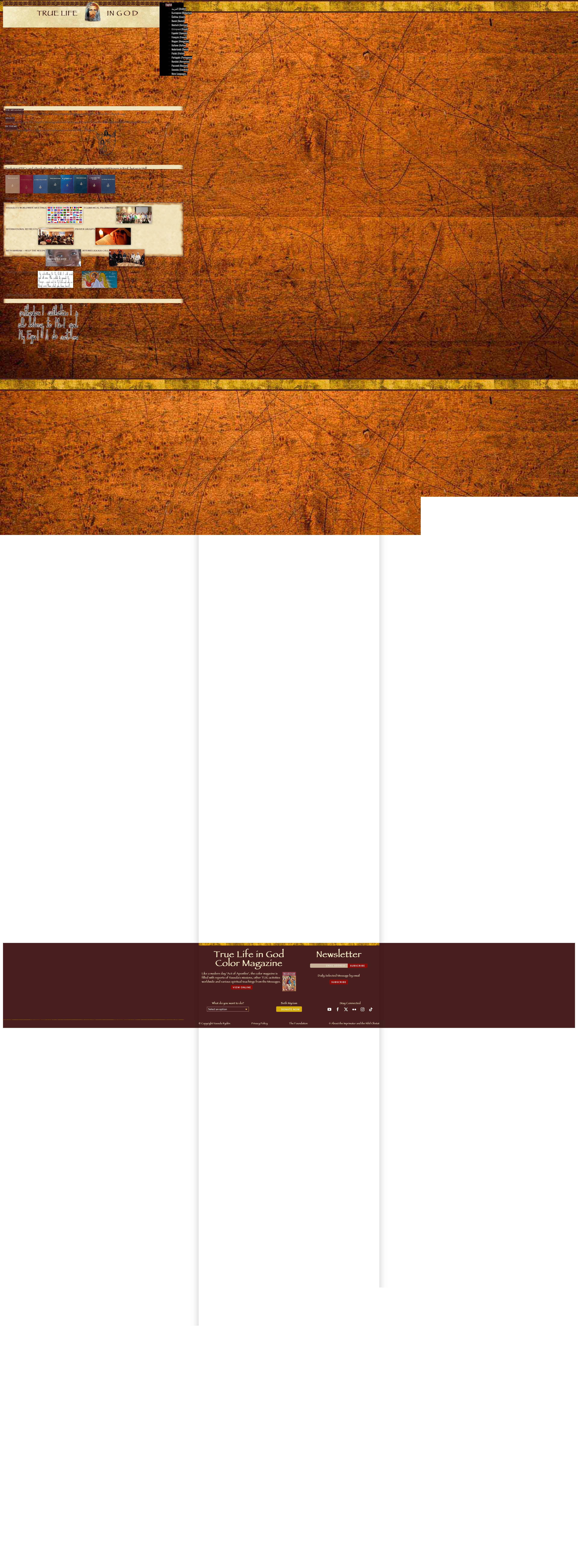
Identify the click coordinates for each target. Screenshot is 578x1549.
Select (18, 1079)
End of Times (27, 1124)
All (11, 615)
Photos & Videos (22, 1250)
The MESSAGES (16, 1047)
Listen (23, 1063)
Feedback (314, 915)
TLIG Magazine (21, 1246)
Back (25, 1075)
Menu (9, 81)
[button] (24, 1302)
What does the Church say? (33, 1071)
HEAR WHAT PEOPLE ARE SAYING (156, 436)
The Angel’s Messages (30, 1087)
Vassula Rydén (21, 1233)
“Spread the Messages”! (25, 1209)
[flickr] (354, 1009)
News (17, 1213)
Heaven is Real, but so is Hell (28, 1173)
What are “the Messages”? (33, 1055)
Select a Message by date (21, 626)
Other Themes (27, 1140)
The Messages (21, 1051)
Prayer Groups (21, 1197)
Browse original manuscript (27, 1168)
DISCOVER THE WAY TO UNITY (154, 347)
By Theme (19, 1112)
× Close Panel (10, 1273)
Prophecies (26, 1132)
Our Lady (25, 1120)
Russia (24, 1128)
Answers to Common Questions (28, 1254)
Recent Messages (28, 1091)
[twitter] (346, 1009)
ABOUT (12, 1229)
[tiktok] (371, 1009)
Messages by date (29, 1083)
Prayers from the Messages (33, 1095)
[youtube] (329, 1009)
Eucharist (25, 1136)
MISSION (13, 1181)
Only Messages (29, 615)
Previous (211, 884)
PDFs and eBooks (22, 1160)
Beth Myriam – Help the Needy (28, 1201)
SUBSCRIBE (338, 982)
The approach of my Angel (26, 1238)
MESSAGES (354, 659)
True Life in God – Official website (33, 1280)
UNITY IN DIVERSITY (18, 1221)
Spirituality (26, 1067)
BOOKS (12, 1152)
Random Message (28, 1099)
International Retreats (25, 1193)
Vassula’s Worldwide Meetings (28, 1185)
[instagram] (362, 1009)
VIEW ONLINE (242, 987)
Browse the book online (25, 1164)
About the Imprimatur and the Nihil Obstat (355, 1024)
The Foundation (298, 1024)
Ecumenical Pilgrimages (25, 1189)
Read (23, 1059)
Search (24, 1104)
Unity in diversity (28, 1116)
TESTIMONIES (15, 1225)
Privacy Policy (259, 1024)
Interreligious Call (23, 1205)
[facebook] (338, 1009)
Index (266, 884)
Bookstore (19, 1156)
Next (318, 884)
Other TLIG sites (22, 1262)
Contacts (19, 1258)
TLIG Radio (20, 1242)
